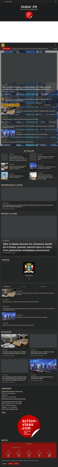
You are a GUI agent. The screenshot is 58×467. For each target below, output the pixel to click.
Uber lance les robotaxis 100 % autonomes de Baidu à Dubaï (17, 142)
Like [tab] (29, 105)
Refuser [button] (10, 463)
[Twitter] (29, 279)
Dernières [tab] (11, 105)
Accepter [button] (16, 463)
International (7, 97)
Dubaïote (12, 91)
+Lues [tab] (24, 286)
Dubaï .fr (29, 7)
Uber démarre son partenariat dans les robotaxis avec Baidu (31, 134)
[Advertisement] (29, 32)
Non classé (4, 139)
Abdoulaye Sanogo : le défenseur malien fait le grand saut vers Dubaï (20, 119)
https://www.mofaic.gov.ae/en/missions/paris (14, 399)
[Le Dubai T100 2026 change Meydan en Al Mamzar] (4, 175)
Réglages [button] (4, 463)
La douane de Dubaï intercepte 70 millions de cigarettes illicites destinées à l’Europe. (18, 168)
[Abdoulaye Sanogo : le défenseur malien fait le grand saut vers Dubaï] (33, 157)
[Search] (56, 45)
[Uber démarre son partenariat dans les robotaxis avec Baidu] (8, 133)
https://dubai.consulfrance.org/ (10, 409)
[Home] (3, 45)
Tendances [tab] (48, 105)
